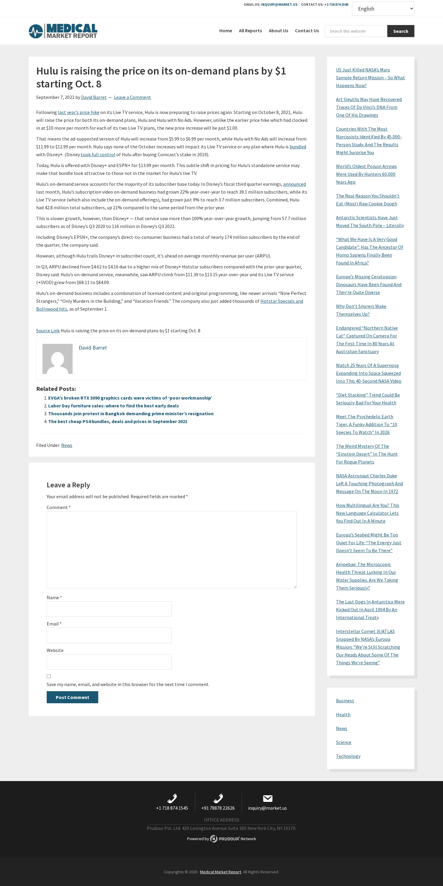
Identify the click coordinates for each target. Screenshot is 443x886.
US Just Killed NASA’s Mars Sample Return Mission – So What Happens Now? (370, 77)
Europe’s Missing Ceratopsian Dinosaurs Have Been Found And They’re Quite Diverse (368, 284)
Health (343, 714)
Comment (59, 507)
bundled (298, 147)
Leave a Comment (132, 97)
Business (345, 701)
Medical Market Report (74, 31)
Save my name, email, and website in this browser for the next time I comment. (128, 684)
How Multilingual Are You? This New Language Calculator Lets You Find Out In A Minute (367, 513)
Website (55, 650)
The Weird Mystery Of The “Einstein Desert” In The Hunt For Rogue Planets (367, 454)
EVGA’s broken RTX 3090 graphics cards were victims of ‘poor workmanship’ (130, 398)
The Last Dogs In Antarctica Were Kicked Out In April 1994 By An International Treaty (370, 609)
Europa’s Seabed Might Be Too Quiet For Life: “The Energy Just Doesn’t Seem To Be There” (368, 542)
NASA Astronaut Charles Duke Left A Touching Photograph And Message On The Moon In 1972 (369, 483)
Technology (348, 756)
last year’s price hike (78, 112)
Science (343, 742)
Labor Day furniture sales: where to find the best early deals (113, 406)
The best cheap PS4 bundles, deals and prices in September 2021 (117, 421)
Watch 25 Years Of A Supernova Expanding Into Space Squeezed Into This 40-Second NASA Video (368, 373)
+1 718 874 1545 (336, 4)
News (66, 445)
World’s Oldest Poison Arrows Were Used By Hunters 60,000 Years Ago (366, 174)
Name (54, 597)
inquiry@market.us (279, 4)
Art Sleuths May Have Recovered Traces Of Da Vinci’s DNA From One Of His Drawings (369, 107)
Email (54, 624)
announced (294, 184)
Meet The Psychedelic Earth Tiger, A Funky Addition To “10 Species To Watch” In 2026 (366, 424)
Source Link (48, 331)
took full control (98, 154)
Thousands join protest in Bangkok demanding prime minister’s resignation (131, 413)
